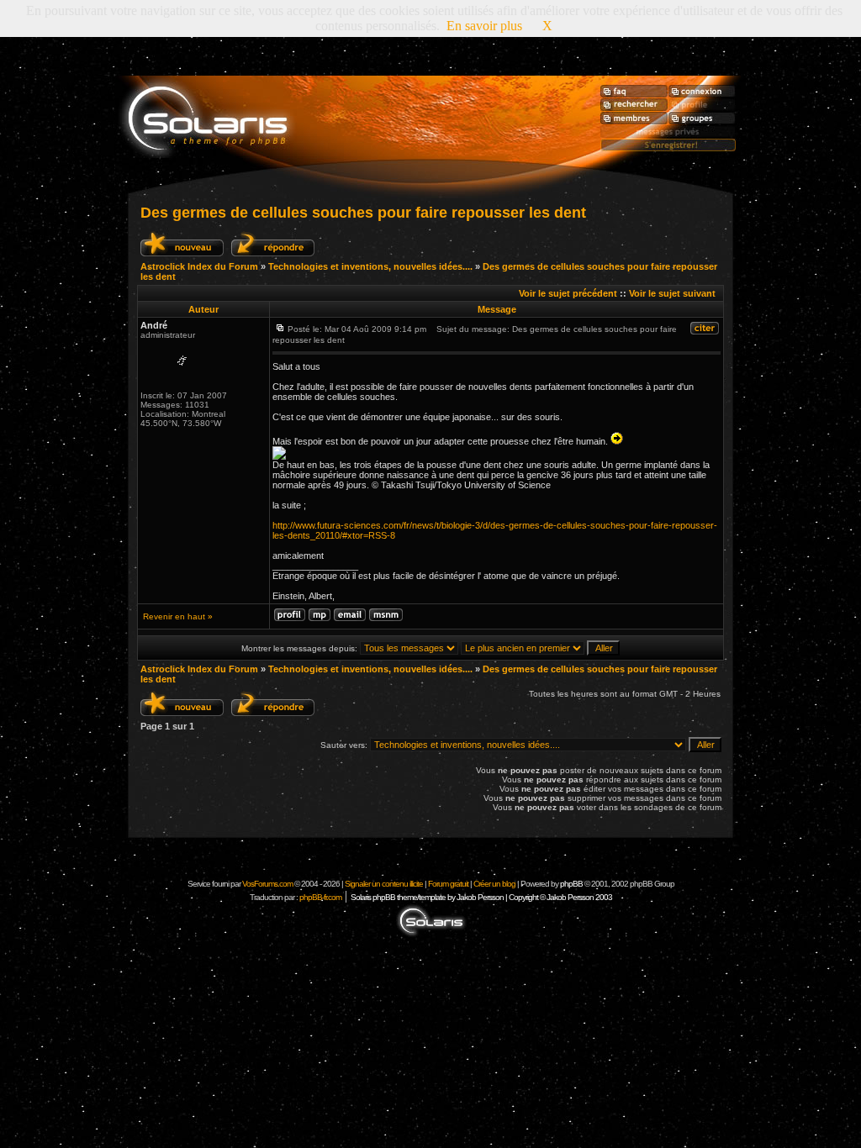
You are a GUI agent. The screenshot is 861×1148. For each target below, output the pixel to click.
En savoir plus (484, 25)
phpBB (571, 883)
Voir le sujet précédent (568, 293)
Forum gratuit (448, 883)
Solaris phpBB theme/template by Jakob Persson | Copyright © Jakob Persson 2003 (481, 897)
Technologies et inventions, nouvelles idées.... (370, 266)
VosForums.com (268, 883)
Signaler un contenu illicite (384, 883)
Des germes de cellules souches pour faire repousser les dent (363, 212)
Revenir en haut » (178, 616)
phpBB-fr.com (320, 897)
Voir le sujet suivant (672, 293)
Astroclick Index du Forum (199, 266)
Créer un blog (494, 883)
